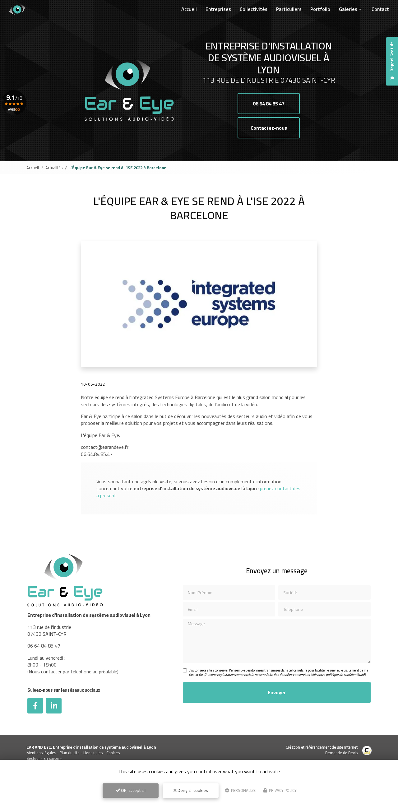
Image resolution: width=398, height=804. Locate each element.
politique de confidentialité (345, 675)
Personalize (243, 790)
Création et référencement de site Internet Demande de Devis (322, 749)
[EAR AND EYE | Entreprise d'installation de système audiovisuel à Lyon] (17, 9)
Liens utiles (93, 752)
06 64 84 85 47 (269, 103)
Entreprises (218, 9)
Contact (380, 9)
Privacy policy (282, 790)
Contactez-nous (269, 127)
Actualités (53, 167)
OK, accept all (133, 790)
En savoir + (53, 758)
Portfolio (320, 9)
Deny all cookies (192, 790)
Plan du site (70, 752)
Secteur (33, 758)
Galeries (348, 9)
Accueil (189, 9)
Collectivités (253, 9)
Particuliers (289, 9)
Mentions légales (41, 752)
